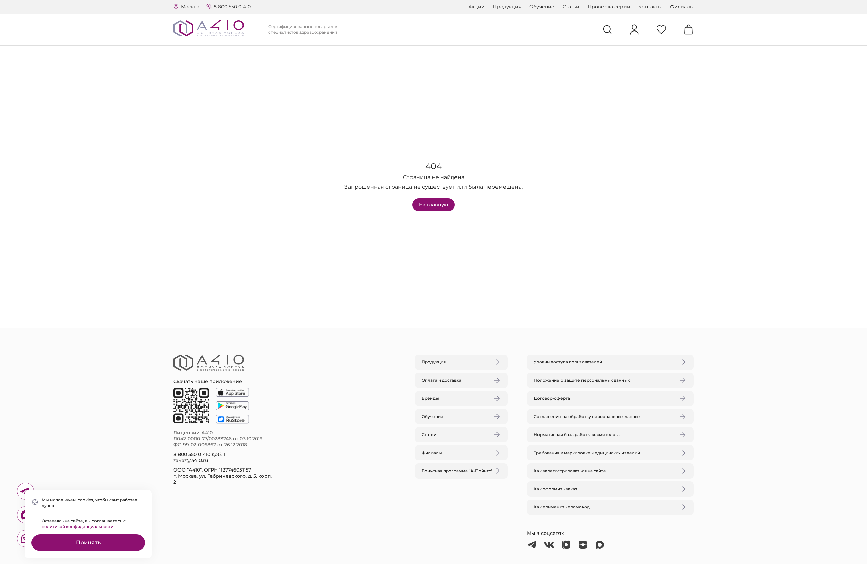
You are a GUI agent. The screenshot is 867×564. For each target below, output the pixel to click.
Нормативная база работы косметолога (577, 434)
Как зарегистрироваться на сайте (570, 470)
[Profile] (634, 29)
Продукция (507, 7)
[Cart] (688, 29)
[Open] (512, 250)
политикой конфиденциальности (77, 526)
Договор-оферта (552, 398)
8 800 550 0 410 (232, 7)
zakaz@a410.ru (190, 460)
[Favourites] (661, 29)
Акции (476, 7)
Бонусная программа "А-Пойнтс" (457, 470)
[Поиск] (607, 29)
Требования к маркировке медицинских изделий (587, 452)
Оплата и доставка (441, 380)
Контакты (650, 7)
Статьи (571, 7)
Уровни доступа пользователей (568, 361)
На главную (433, 205)
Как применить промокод (562, 506)
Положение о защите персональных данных (582, 380)
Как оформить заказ (555, 489)
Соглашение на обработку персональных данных (587, 416)
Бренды (430, 398)
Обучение (541, 7)
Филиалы (682, 7)
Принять (88, 542)
